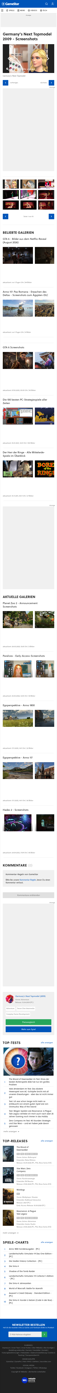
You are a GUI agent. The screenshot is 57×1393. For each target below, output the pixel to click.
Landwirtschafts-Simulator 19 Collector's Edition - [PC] (31, 1277)
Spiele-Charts (16, 1242)
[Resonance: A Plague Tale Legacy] (10, 1218)
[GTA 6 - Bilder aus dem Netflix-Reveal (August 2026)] (18, 255)
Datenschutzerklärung (39, 1352)
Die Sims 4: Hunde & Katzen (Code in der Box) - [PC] (31, 1301)
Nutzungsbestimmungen (11, 1352)
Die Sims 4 (14, 1266)
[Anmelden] (44, 1334)
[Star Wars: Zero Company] (10, 1175)
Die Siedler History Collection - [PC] (25, 1261)
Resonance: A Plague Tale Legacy (26, 1212)
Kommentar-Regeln (28, 879)
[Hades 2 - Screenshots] (18, 822)
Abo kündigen (49, 1348)
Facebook (20, 1368)
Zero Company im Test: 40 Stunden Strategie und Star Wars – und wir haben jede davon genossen (29, 1123)
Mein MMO (27, 1361)
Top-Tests (12, 1043)
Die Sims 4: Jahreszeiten (20, 1283)
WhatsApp (43, 1368)
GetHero (36, 1361)
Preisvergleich (28, 1022)
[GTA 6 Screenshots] (18, 360)
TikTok (35, 1368)
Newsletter (37, 1350)
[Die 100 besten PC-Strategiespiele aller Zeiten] (18, 416)
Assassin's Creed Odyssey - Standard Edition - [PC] (30, 1294)
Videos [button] (34, 10)
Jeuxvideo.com (45, 1361)
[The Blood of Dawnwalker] (10, 1154)
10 (5, 1301)
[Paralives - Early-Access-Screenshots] (18, 668)
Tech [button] (45, 10)
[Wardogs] (10, 1196)
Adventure (10, 1008)
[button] (46, 4)
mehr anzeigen (9, 1232)
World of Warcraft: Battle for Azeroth (26, 1288)
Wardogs (21, 1189)
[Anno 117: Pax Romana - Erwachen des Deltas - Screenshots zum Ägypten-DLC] (18, 308)
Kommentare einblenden (28, 895)
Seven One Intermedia (25, 1008)
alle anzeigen (47, 1042)
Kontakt (45, 1350)
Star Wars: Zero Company (24, 1170)
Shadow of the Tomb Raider (22, 1271)
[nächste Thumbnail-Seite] (51, 216)
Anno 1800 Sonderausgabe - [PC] (24, 1248)
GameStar (9, 1361)
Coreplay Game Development (17, 1014)
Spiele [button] (12, 10)
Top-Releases (15, 1141)
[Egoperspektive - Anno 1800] (18, 718)
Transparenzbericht (32, 1355)
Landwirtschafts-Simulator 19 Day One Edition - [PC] (31, 1255)
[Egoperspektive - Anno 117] (18, 770)
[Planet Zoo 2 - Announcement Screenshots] (18, 619)
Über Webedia (37, 1348)
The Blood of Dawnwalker (22, 1148)
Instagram (28, 1368)
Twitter (12, 1368)
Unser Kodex (26, 1348)
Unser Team (15, 1348)
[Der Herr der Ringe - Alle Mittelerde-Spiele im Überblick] (18, 468)
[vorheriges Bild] (5, 83)
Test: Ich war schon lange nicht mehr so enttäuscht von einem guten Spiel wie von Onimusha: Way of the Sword (28, 1104)
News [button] (22, 10)
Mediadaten (25, 1352)
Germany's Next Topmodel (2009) (30, 996)
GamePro (18, 1361)
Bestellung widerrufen (17, 1350)
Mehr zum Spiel (28, 1029)
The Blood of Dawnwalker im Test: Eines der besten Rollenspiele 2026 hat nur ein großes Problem (29, 1082)
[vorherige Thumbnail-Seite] (5, 216)
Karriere (29, 1350)
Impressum (6, 1348)
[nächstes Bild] (51, 83)
